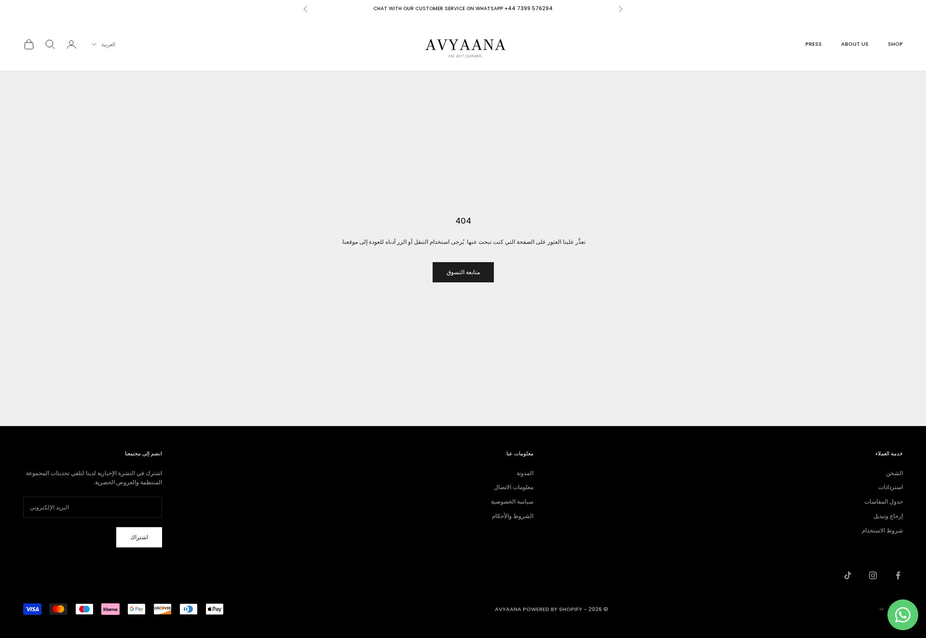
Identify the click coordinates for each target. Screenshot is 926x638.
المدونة (525, 473)
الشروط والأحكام (512, 516)
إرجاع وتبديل (888, 516)
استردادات (890, 487)
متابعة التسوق (463, 272)
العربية (108, 44)
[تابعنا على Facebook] (898, 575)
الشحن (894, 473)
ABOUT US (855, 44)
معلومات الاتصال (513, 487)
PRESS (813, 44)
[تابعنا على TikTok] (848, 575)
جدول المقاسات (883, 501)
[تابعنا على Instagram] (873, 575)
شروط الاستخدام (882, 530)
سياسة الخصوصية (512, 501)
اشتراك (139, 537)
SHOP (895, 44)
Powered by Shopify (552, 609)
